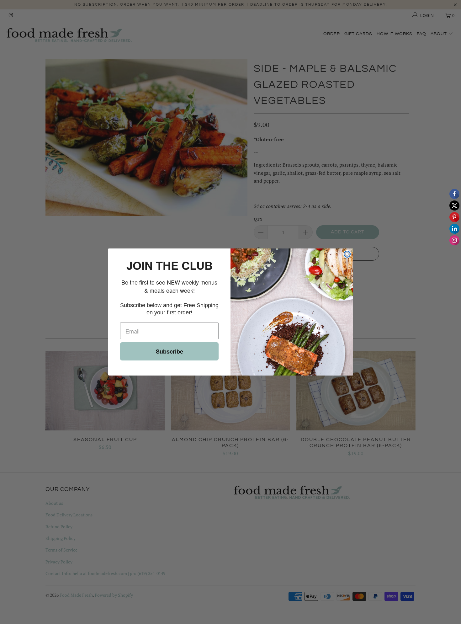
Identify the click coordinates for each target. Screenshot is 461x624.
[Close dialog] (347, 254)
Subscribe (169, 351)
